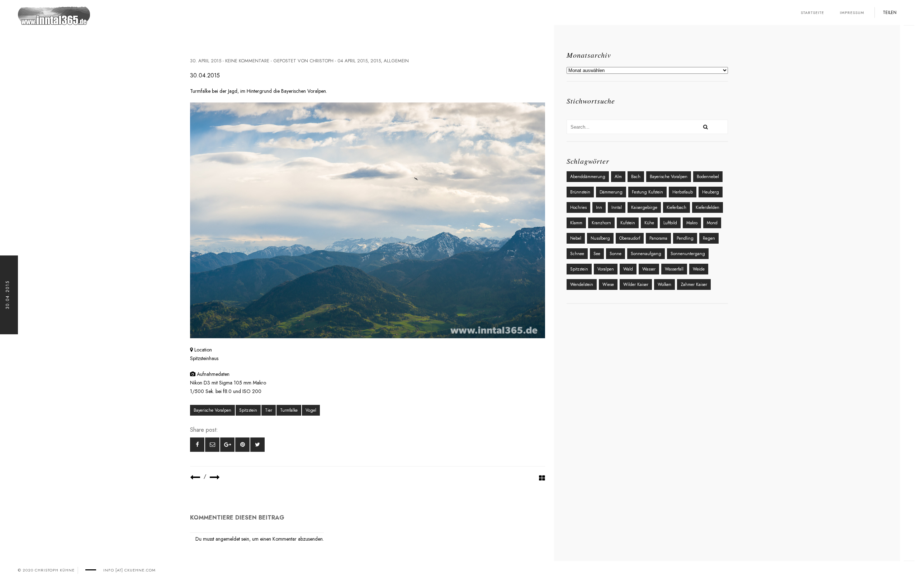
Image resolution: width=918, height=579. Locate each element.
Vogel (311, 410)
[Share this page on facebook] (197, 444)
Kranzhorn (601, 223)
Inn (599, 207)
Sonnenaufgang (646, 253)
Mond (712, 223)
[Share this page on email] (212, 444)
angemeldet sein (232, 538)
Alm (618, 176)
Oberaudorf (629, 238)
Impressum (852, 12)
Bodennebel (708, 176)
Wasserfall (674, 269)
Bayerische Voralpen (212, 410)
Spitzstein (248, 410)
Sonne (615, 253)
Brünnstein (580, 192)
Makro (691, 223)
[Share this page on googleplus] (227, 444)
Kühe (649, 223)
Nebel (575, 238)
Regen (709, 238)
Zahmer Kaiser (694, 284)
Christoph (321, 60)
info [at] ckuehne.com (129, 570)
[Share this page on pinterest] (242, 444)
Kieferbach (676, 207)
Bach (635, 176)
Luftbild (670, 223)
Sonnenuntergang (688, 253)
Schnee (577, 253)
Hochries (578, 207)
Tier (268, 410)
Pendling (685, 238)
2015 (375, 60)
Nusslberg (600, 238)
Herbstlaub (682, 192)
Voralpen (605, 269)
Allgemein (396, 60)
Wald (628, 269)
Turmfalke (289, 410)
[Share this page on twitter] (257, 444)
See (596, 253)
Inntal (616, 207)
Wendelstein (581, 284)
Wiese (608, 284)
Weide (699, 269)
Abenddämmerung (587, 176)
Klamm (576, 223)
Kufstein (627, 223)
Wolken (664, 284)
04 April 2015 (352, 60)
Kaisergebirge (644, 207)
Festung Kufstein (647, 192)
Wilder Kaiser (635, 284)
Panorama (658, 238)
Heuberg (710, 192)
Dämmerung (611, 192)
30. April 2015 (205, 60)
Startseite (812, 12)
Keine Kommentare (247, 60)
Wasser (649, 269)
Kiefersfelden (707, 207)
